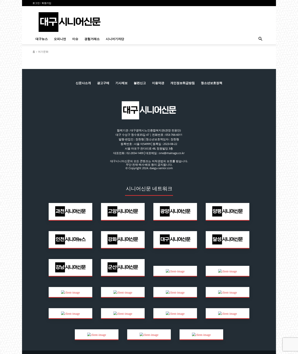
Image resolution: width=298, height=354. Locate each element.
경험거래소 (92, 39)
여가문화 (43, 51)
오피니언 (60, 39)
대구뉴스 (42, 39)
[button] (260, 39)
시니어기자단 (115, 39)
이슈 (75, 39)
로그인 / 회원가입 (42, 3)
